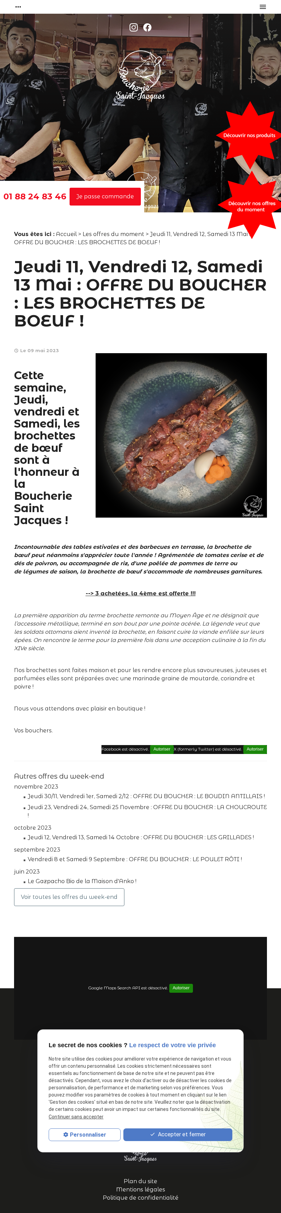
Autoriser (255, 749)
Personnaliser (88, 1134)
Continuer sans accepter (76, 1116)
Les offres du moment (113, 234)
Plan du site (140, 1181)
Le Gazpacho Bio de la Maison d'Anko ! (82, 881)
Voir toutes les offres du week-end (69, 897)
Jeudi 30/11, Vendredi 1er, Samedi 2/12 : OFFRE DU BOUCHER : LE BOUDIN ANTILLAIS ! (146, 796)
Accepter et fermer (181, 1134)
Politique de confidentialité (141, 1198)
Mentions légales (140, 1189)
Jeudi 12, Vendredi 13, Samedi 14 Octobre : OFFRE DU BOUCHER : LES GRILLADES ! (141, 837)
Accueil (66, 234)
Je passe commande (105, 196)
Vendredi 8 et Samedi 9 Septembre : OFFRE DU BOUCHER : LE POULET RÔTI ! (135, 859)
